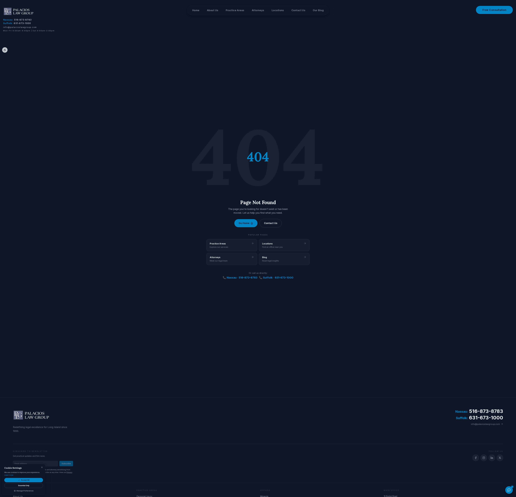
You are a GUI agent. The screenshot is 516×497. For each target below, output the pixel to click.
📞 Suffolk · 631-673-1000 (276, 277)
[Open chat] (509, 490)
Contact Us (270, 223)
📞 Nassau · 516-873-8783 (240, 277)
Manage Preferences (25, 491)
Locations (278, 10)
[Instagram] (484, 458)
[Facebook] (475, 458)
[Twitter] (500, 458)
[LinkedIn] (492, 458)
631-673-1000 (17, 23)
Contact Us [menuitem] (298, 10)
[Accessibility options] (5, 50)
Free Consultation (494, 10)
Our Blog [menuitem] (318, 10)
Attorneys (258, 10)
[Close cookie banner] (42, 467)
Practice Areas (235, 10)
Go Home (244, 223)
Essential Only (23, 486)
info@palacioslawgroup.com (20, 27)
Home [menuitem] (195, 10)
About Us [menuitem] (212, 10)
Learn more (8, 475)
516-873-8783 (17, 19)
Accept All (25, 480)
